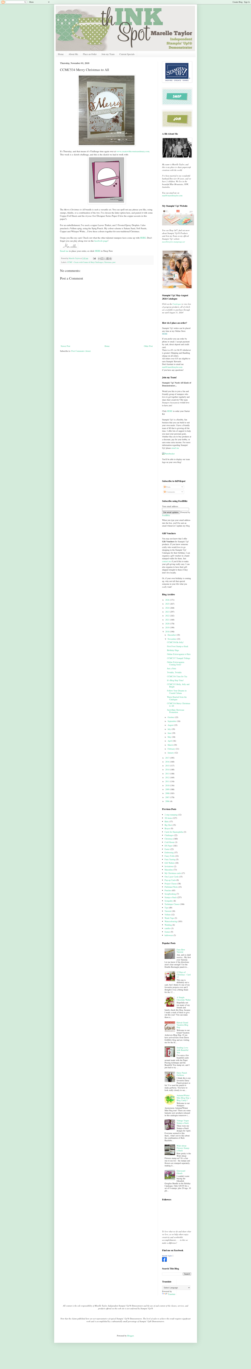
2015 (167, 765)
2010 (167, 785)
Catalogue (177, 304)
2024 (167, 607)
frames (167, 931)
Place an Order (90, 54)
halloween (169, 935)
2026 (167, 599)
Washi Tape (169, 918)
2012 (167, 777)
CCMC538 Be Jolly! (175, 642)
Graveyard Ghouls (181, 1172)
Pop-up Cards (170, 880)
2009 (167, 789)
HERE (97, 250)
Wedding (168, 924)
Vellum (168, 914)
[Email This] (99, 258)
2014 (167, 769)
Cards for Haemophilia (174, 831)
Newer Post (65, 346)
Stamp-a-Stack (171, 897)
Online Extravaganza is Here (179, 654)
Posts (168, 487)
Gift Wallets (169, 862)
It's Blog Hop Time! (175, 680)
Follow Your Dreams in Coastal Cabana (177, 691)
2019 (167, 627)
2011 (167, 781)
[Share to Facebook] (107, 258)
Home (61, 54)
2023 (167, 611)
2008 (167, 793)
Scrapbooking (170, 893)
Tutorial (168, 911)
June (170, 733)
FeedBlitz (166, 515)
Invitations (169, 866)
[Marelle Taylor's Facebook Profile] (164, 1261)
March (170, 744)
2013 (167, 773)
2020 (167, 623)
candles (168, 928)
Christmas (108, 262)
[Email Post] (94, 258)
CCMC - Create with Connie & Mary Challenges (85, 262)
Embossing (169, 852)
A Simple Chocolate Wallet (184, 998)
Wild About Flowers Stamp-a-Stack (183, 1148)
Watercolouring (171, 921)
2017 (167, 757)
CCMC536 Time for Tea (177, 676)
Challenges (169, 835)
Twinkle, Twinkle (174, 672)
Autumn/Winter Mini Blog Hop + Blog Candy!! (184, 1098)
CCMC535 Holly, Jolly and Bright (178, 685)
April (170, 740)
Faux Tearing (170, 859)
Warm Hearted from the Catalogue (177, 698)
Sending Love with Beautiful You (182, 1050)
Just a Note (171, 668)
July (170, 729)
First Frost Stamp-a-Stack (177, 646)
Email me (64, 250)
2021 (167, 619)
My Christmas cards (173, 873)
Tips (166, 907)
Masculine (169, 869)
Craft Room (169, 842)
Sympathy (169, 900)
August (171, 725)
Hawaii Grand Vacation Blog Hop (182, 1025)
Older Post (148, 346)
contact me (166, 561)
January (171, 752)
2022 (167, 615)
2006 (167, 801)
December (172, 634)
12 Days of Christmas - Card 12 (184, 974)
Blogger (130, 1335)
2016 (167, 761)
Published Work (171, 886)
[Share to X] (104, 258)
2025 (167, 603)
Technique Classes (172, 904)
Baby (167, 821)
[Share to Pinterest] (110, 258)
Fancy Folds (170, 856)
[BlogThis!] (102, 258)
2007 (167, 797)
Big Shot (168, 825)
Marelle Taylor (167, 1256)
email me (175, 448)
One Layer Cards (172, 876)
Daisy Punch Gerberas (182, 1074)
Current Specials (127, 54)
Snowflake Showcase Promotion (175, 711)
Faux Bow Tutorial (181, 950)
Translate (171, 1294)
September (172, 721)
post (113, 262)
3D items (168, 818)
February (172, 748)
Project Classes (171, 883)
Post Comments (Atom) (81, 351)
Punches (168, 890)
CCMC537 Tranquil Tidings (178, 658)
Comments (170, 491)
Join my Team (108, 54)
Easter (167, 849)
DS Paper (168, 845)
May (170, 737)
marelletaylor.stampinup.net (173, 241)
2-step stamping (171, 814)
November (172, 639)
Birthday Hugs (173, 650)
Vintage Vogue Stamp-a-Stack (183, 1121)
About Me (73, 54)
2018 (167, 631)
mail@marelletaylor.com (172, 195)
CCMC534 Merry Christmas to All (178, 704)
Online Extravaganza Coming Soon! (175, 663)
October (171, 717)
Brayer (167, 828)
